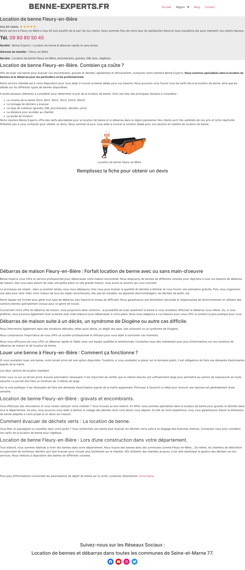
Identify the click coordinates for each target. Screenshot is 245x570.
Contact (210, 7)
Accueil (166, 7)
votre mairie (146, 476)
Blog (197, 7)
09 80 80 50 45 (27, 38)
